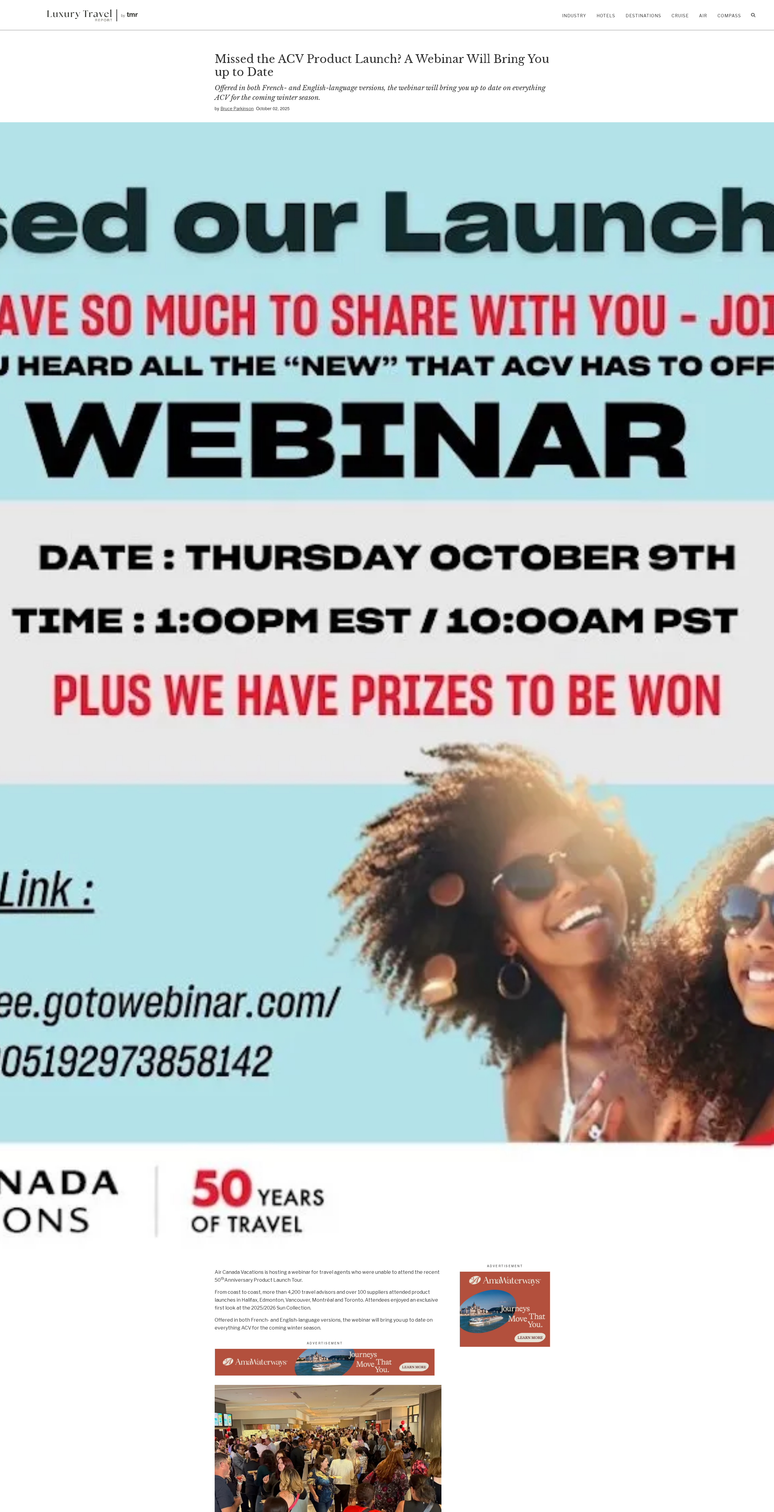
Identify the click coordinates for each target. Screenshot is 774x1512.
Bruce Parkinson (237, 108)
